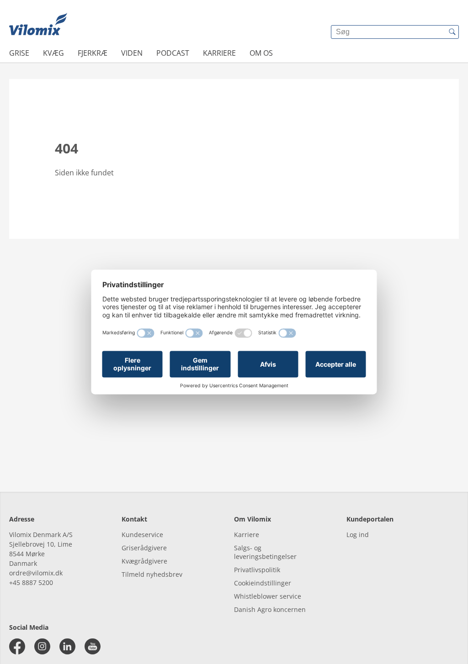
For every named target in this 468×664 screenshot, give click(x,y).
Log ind (357, 534)
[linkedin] (67, 646)
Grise (19, 53)
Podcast (172, 53)
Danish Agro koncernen (270, 609)
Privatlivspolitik (257, 569)
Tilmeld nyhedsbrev (152, 574)
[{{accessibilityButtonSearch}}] (452, 32)
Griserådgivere (144, 547)
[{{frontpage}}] (38, 25)
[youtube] (93, 646)
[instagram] (42, 646)
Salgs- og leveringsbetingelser (265, 552)
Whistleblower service (267, 596)
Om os (261, 53)
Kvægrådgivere (144, 561)
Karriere (219, 53)
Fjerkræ (92, 53)
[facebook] (17, 646)
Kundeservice (142, 534)
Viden (132, 53)
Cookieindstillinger (262, 583)
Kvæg (53, 53)
